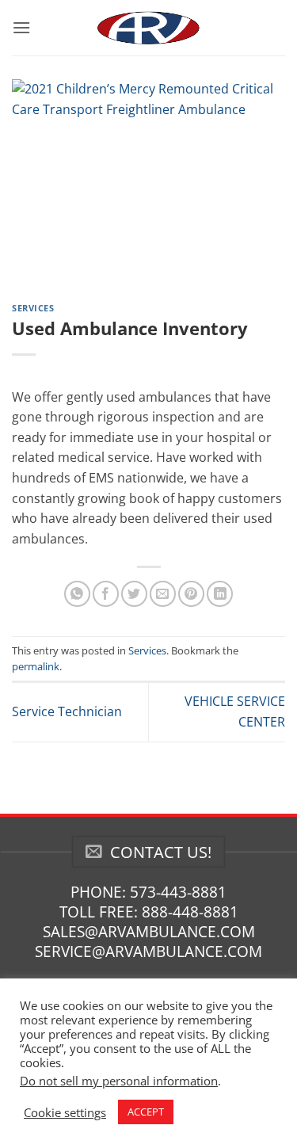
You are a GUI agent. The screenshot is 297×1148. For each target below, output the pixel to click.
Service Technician (67, 711)
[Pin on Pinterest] (191, 594)
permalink (35, 666)
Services (33, 308)
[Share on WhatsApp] (77, 594)
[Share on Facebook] (106, 594)
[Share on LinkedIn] (220, 594)
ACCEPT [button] (146, 1111)
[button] (21, 27)
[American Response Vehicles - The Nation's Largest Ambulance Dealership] (149, 27)
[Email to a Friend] (163, 594)
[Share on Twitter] (134, 594)
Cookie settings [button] (65, 1112)
